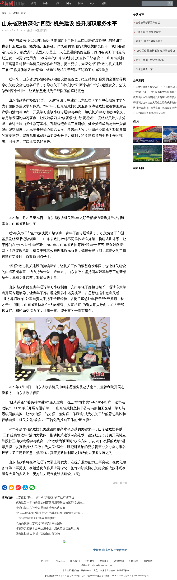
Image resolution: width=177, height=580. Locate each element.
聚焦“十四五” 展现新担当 (149, 41)
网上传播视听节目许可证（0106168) (62, 575)
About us (60, 561)
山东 (57, 3)
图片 (92, 3)
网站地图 (148, 561)
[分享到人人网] (25, 487)
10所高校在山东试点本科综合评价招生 (39, 523)
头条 (45, 3)
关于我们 (45, 561)
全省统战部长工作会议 (148, 22)
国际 (80, 3)
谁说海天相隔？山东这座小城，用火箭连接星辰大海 (47, 528)
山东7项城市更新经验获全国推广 (36, 518)
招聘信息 (133, 561)
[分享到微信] (32, 487)
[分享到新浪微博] (18, 487)
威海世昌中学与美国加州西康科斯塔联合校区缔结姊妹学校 (51, 502)
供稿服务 (104, 561)
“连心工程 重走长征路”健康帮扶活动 (155, 50)
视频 (104, 3)
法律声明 (119, 561)
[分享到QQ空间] (11, 487)
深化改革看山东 (144, 69)
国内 (68, 3)
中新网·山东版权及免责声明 (110, 549)
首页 (33, 3)
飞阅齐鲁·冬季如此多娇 (148, 32)
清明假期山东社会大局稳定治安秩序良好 (40, 507)
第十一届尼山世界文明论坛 (150, 60)
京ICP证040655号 (90, 575)
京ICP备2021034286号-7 (137, 575)
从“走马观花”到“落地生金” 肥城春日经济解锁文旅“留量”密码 (53, 512)
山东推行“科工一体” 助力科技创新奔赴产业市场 (45, 497)
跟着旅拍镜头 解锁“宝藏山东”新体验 (38, 533)
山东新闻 (14, 13)
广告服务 (89, 561)
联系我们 (75, 561)
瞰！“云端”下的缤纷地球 (147, 141)
